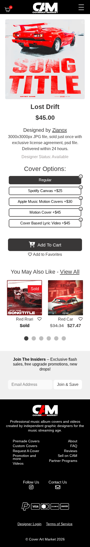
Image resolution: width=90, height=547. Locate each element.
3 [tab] (41, 338)
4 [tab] (49, 338)
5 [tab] (56, 338)
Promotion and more (24, 457)
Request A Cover (26, 451)
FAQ (73, 446)
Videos (18, 463)
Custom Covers (25, 446)
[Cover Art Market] (41, 7)
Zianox (59, 130)
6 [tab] (64, 338)
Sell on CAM (67, 456)
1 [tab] (26, 338)
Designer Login (30, 524)
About (72, 441)
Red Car (65, 319)
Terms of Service (59, 524)
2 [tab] (34, 338)
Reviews (70, 451)
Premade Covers (26, 441)
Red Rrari (24, 319)
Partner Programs (63, 461)
